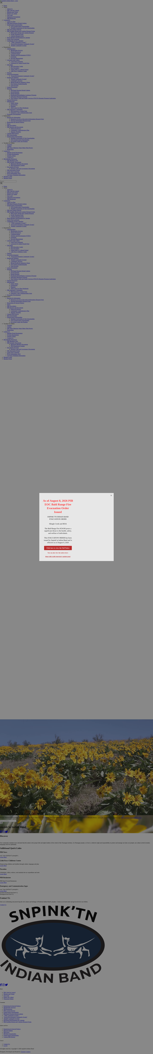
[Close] (111, 494)
